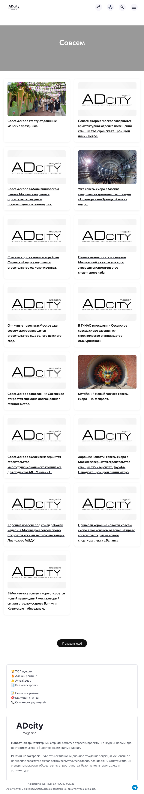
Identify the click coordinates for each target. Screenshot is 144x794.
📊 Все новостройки (24, 685)
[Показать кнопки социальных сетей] (98, 7)
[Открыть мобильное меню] (134, 7)
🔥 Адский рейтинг (24, 675)
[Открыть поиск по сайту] (122, 7)
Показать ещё (72, 643)
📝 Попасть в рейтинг (25, 693)
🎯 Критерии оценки (25, 697)
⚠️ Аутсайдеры (21, 680)
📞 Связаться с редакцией (28, 702)
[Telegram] (135, 787)
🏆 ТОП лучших (21, 671)
